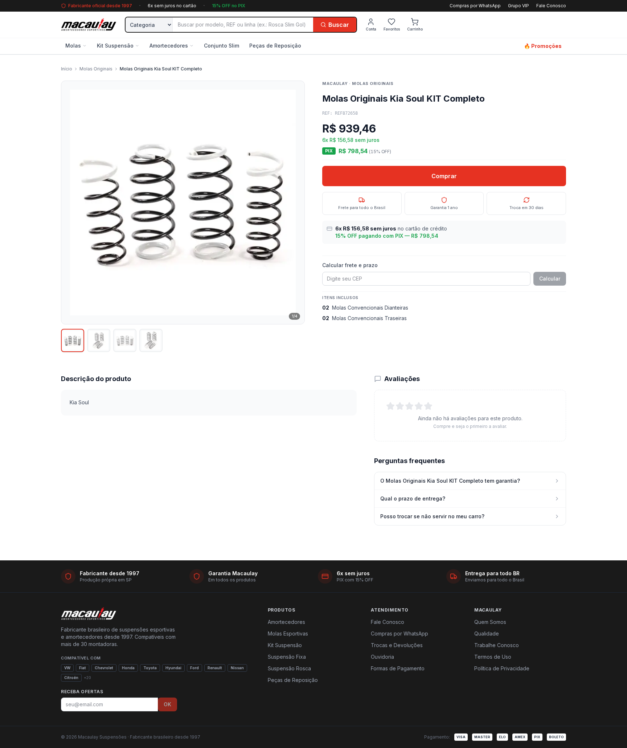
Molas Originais (95, 68)
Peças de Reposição (275, 45)
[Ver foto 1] (72, 340)
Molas (73, 45)
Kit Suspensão (115, 45)
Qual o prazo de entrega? (412, 498)
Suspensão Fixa (287, 657)
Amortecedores (168, 45)
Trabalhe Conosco (496, 645)
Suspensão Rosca (289, 668)
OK (167, 704)
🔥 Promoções (543, 46)
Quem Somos (490, 622)
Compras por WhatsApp (475, 5)
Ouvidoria (382, 657)
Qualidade (486, 633)
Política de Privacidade (501, 668)
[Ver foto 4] (151, 340)
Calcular (549, 278)
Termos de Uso (492, 657)
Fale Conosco (551, 5)
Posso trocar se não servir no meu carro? (432, 516)
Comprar (444, 176)
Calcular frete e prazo (350, 265)
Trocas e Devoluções (397, 645)
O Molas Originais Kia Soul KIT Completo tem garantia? (450, 481)
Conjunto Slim (221, 45)
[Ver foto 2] (98, 340)
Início (66, 68)
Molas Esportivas (288, 633)
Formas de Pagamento (398, 668)
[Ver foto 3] (124, 340)
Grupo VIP (518, 5)
